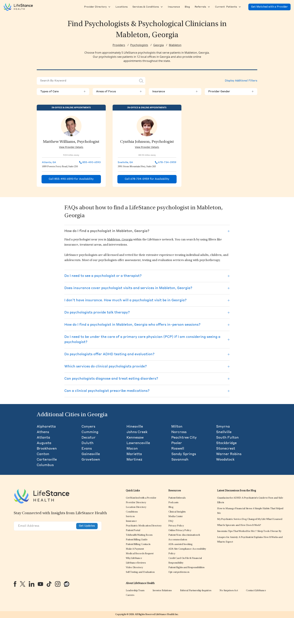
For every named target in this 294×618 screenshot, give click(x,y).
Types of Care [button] (63, 91)
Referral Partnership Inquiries (195, 590)
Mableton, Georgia (119, 239)
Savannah (179, 459)
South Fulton (227, 437)
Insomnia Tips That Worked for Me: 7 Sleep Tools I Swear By (249, 531)
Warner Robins (228, 454)
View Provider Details (71, 147)
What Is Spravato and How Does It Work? (239, 525)
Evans (87, 448)
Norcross (179, 432)
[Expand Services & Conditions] (161, 7)
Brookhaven (47, 448)
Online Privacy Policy (179, 530)
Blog (171, 507)
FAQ (170, 521)
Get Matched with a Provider (269, 7)
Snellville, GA (125, 162)
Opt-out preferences (178, 572)
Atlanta (43, 437)
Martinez (134, 459)
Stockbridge (226, 443)
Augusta (44, 443)
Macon (132, 448)
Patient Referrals (177, 498)
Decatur (89, 437)
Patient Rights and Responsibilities (186, 567)
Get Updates (87, 526)
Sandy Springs (183, 454)
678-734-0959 (167, 162)
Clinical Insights (177, 512)
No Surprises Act (229, 590)
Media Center (175, 516)
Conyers (88, 426)
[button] (95, 7)
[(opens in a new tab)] (15, 584)
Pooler (176, 443)
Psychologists (139, 45)
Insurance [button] (175, 91)
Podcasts (173, 502)
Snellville (224, 432)
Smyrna (223, 426)
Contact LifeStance (256, 590)
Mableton (175, 45)
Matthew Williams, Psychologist (71, 142)
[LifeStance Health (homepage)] (18, 7)
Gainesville (91, 454)
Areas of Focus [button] (119, 91)
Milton (176, 426)
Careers (130, 595)
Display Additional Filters (241, 81)
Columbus (45, 465)
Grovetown (91, 459)
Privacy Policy (176, 526)
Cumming (90, 432)
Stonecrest (225, 448)
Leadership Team (135, 590)
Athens (43, 432)
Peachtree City (184, 437)
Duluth (88, 443)
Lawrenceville (138, 443)
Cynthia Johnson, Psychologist (147, 142)
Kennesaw (135, 437)
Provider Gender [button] (231, 91)
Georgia (158, 45)
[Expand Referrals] (208, 7)
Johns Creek (136, 432)
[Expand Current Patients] (239, 7)
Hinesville (134, 426)
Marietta (134, 454)
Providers (119, 45)
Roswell (177, 448)
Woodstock (225, 459)
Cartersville (47, 459)
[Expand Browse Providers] (109, 7)
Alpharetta (46, 426)
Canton (43, 454)
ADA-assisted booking (180, 544)
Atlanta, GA (49, 162)
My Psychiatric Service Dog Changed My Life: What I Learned (249, 519)
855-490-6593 (91, 162)
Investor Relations (162, 590)
